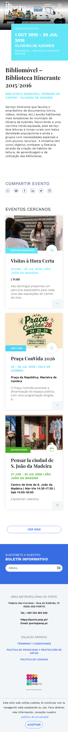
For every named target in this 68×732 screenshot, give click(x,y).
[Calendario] (49, 190)
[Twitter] (41, 190)
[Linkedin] (32, 190)
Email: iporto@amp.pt (34, 623)
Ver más (34, 529)
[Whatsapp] (7, 190)
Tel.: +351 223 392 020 (34, 612)
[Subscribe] (58, 568)
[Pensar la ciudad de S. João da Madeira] (57, 505)
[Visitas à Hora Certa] (57, 303)
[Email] (16, 190)
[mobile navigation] (59, 5)
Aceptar (34, 724)
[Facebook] (24, 190)
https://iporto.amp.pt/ (34, 619)
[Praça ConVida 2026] (57, 405)
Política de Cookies (34, 659)
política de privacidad (34, 716)
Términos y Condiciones (34, 643)
